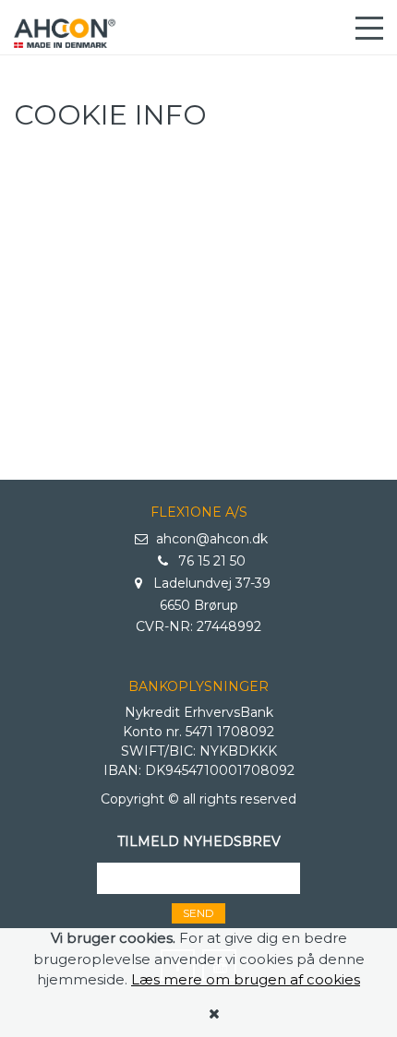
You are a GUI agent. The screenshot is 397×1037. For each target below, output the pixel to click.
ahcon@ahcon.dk (210, 538)
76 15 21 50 (210, 561)
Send (198, 913)
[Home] (64, 33)
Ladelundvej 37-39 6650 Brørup (210, 594)
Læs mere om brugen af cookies (245, 979)
